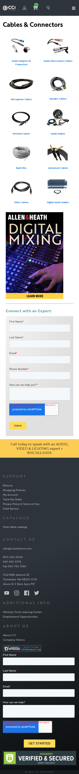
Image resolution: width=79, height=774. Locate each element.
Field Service (11, 508)
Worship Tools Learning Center (22, 612)
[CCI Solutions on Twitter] (36, 592)
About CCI (9, 635)
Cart (36, 5)
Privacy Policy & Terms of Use (21, 504)
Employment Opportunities (20, 616)
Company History (14, 640)
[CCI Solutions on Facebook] (26, 592)
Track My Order (12, 499)
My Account (10, 495)
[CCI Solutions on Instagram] (17, 592)
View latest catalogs (15, 527)
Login (24, 8)
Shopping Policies (14, 490)
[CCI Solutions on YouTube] (7, 592)
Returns (8, 485)
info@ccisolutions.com (17, 548)
